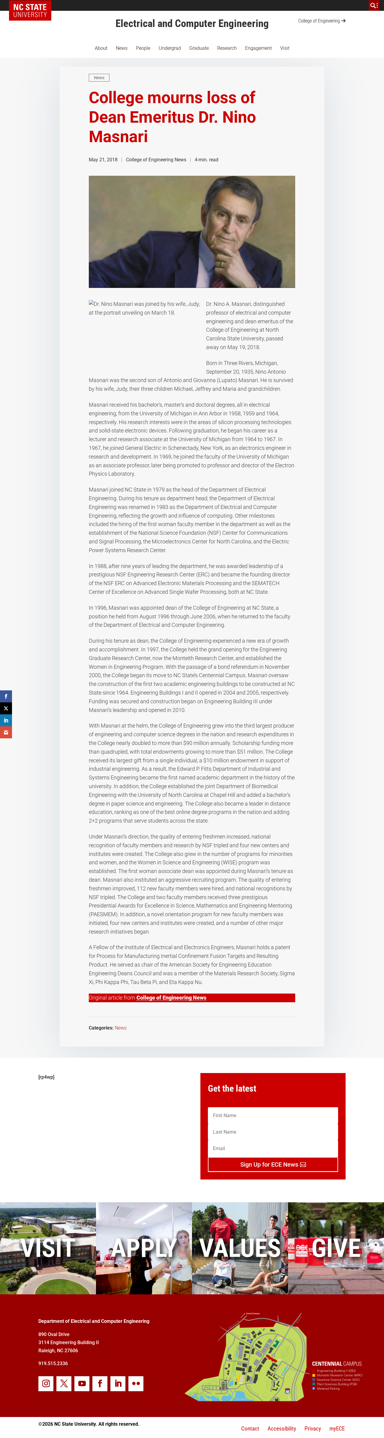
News (122, 48)
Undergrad (170, 48)
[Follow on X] (63, 1383)
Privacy (312, 1428)
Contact (250, 1428)
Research (227, 48)
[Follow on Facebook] (99, 1383)
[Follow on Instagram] (45, 1383)
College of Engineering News (171, 997)
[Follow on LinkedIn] (117, 1383)
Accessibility (282, 1428)
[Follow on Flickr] (135, 1383)
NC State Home (32, 5)
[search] (374, 5)
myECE (337, 1428)
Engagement (258, 48)
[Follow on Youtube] (81, 1383)
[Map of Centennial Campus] (273, 1399)
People (143, 48)
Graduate (199, 48)
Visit (285, 48)
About (101, 48)
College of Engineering (319, 21)
